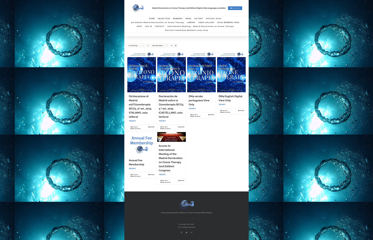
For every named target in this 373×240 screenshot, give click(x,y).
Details (152, 127)
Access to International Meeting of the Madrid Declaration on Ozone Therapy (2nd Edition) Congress (170, 158)
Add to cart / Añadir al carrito (135, 127)
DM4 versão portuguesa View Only (199, 100)
